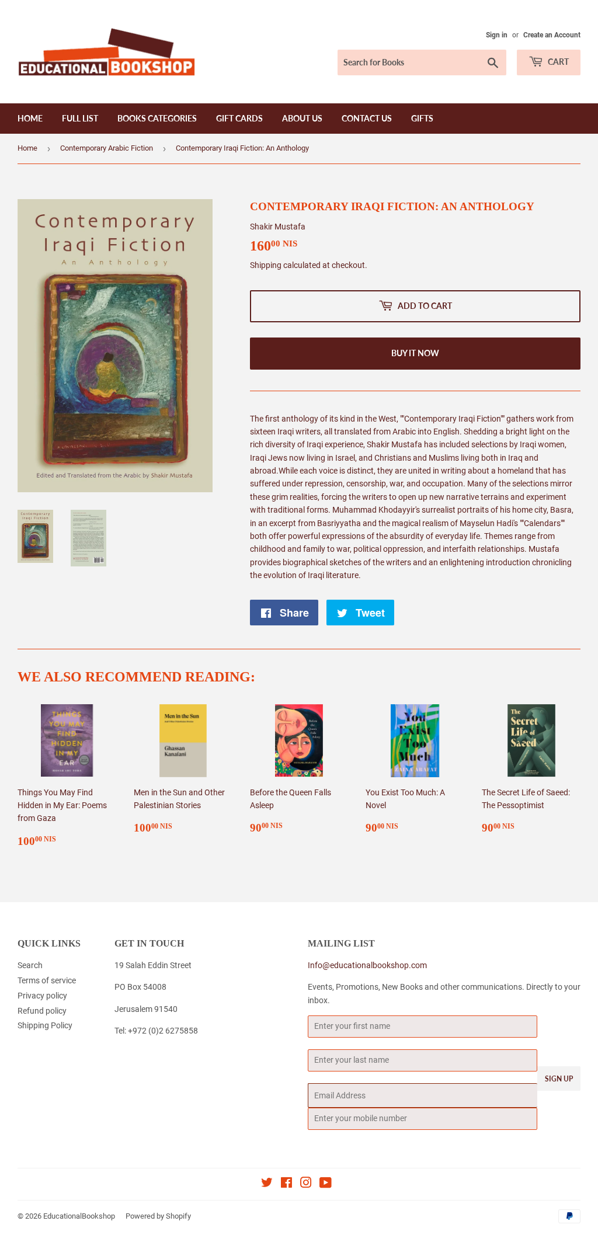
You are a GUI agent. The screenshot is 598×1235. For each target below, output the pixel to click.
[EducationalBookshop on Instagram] (306, 1184)
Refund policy (42, 1010)
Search (30, 965)
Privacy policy (42, 995)
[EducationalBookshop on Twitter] (267, 1184)
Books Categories (157, 118)
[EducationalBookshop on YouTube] (325, 1184)
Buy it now (415, 353)
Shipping (265, 265)
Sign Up (559, 1078)
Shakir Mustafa (277, 226)
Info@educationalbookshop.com (367, 965)
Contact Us (367, 118)
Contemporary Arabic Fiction (106, 148)
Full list (80, 118)
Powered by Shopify (158, 1216)
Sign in (496, 35)
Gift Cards (239, 118)
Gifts (422, 118)
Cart (557, 62)
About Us (302, 118)
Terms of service (47, 980)
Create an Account (551, 35)
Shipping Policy (45, 1025)
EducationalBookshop (79, 1216)
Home (30, 118)
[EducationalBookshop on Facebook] (286, 1184)
